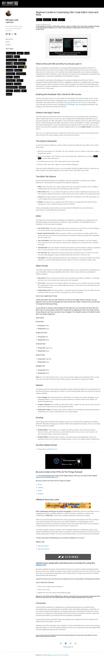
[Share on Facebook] (65, 643)
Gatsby (66, 655)
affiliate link (41, 565)
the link (43, 586)
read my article (90, 571)
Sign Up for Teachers (43, 549)
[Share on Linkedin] (70, 643)
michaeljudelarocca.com (49, 655)
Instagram (40, 493)
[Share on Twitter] (61, 643)
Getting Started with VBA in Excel (75, 102)
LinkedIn (40, 487)
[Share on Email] (75, 643)
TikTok (40, 490)
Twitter (40, 484)
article (43, 88)
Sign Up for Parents (43, 546)
